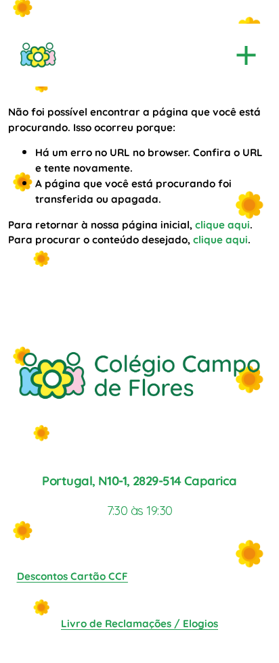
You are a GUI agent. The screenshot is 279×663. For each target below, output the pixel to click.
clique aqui (222, 224)
